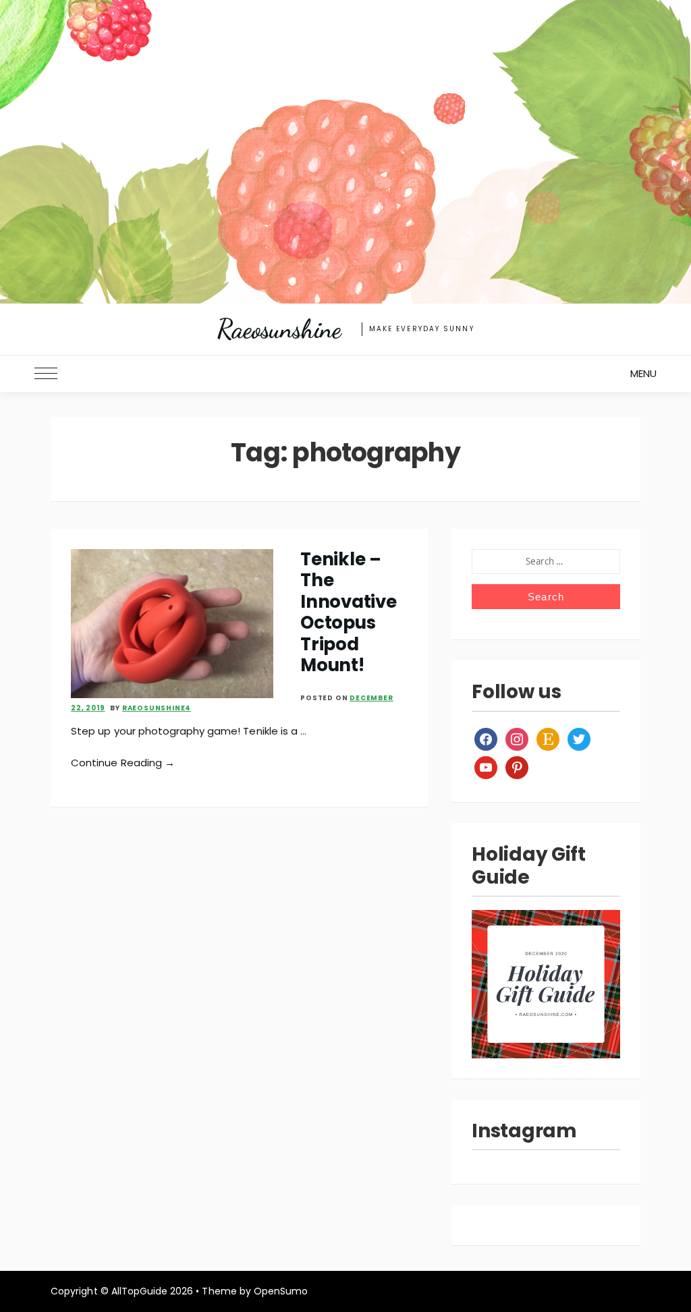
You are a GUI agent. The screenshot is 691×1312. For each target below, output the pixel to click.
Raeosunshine (279, 329)
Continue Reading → (123, 762)
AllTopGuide (139, 1291)
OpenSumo (281, 1291)
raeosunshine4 (156, 708)
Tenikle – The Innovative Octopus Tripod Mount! (348, 612)
